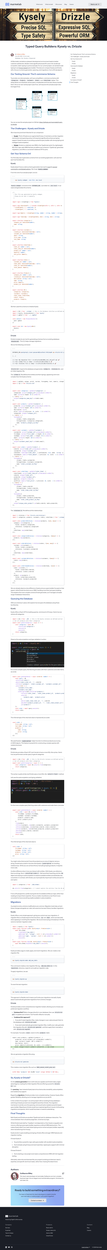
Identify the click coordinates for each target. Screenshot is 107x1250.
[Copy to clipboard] (62, 179)
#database (18, 58)
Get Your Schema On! (76, 59)
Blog (65, 4)
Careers (71, 4)
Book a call (94, 4)
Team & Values (9, 1233)
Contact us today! (36, 1200)
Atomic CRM (49, 1233)
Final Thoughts (74, 82)
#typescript (32, 58)
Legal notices (85, 1247)
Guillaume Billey (21, 54)
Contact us (8, 1235)
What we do (39, 4)
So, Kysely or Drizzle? (76, 80)
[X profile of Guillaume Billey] (63, 1173)
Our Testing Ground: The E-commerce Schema (83, 54)
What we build (49, 4)
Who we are (58, 4)
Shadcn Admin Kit (51, 1230)
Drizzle (74, 63)
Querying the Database (77, 66)
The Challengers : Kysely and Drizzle (80, 56)
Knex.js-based (23, 68)
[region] (37, 247)
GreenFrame (49, 1235)
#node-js (26, 58)
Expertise (7, 1230)
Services (7, 1227)
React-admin (49, 1227)
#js (22, 58)
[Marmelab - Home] (13, 4)
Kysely (73, 61)
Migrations (73, 73)
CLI (22, 951)
